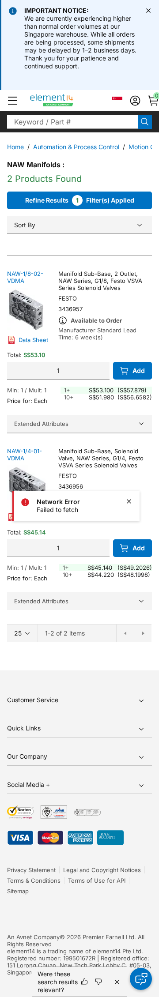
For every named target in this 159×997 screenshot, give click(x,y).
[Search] (145, 122)
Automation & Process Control (76, 146)
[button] (12, 100)
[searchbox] (72, 122)
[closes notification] (148, 10)
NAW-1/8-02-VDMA (25, 277)
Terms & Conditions (34, 880)
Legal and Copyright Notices (102, 869)
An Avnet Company (33, 937)
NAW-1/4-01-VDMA (24, 455)
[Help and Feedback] (141, 979)
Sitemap (18, 891)
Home (15, 146)
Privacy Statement (31, 869)
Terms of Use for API (96, 880)
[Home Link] (68, 100)
